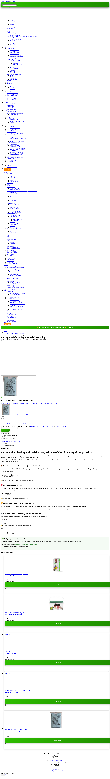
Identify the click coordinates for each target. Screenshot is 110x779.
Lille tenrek (12, 40)
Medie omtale (10, 28)
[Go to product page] (56, 564)
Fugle (5, 90)
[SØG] (16, 5)
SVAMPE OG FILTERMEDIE (17, 148)
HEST (5, 164)
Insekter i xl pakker (14, 114)
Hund (5, 47)
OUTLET (7, 169)
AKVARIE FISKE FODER (13, 142)
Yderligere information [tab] (9, 445)
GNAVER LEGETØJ (12, 109)
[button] (2, 3)
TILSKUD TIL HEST (12, 167)
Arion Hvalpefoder (14, 52)
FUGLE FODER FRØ (12, 93)
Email (20, 441)
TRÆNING (12, 71)
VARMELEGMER (14, 145)
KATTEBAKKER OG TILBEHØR (15, 133)
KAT (5, 125)
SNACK (9, 81)
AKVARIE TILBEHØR (12, 144)
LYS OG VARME (14, 120)
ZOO (5, 168)
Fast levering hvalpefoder (16, 58)
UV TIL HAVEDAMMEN (16, 140)
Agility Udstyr (13, 70)
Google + (16, 441)
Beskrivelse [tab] (6, 443)
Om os (8, 31)
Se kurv (3, 774)
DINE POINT (13, 21)
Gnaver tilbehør (10, 105)
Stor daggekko (13, 46)
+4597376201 (56, 759)
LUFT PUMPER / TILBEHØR (17, 149)
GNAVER (6, 102)
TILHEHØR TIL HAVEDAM (17, 141)
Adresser (12, 24)
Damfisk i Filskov (11, 32)
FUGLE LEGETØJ (11, 99)
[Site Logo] (9, 1)
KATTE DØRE (10, 130)
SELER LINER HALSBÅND (14, 74)
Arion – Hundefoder (14, 50)
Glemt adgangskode (14, 27)
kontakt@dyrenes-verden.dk (56, 760)
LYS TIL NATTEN (14, 68)
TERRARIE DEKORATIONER (17, 121)
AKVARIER (10, 161)
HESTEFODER (10, 165)
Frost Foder (9, 117)
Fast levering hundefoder (15, 55)
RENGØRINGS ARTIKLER (17, 153)
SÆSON (9, 86)
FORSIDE (6, 17)
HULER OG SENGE (15, 60)
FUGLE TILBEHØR (12, 98)
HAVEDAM (10, 137)
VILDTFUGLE (10, 91)
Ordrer (11, 20)
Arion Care (12, 51)
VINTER (12, 87)
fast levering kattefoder (15, 128)
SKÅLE (9, 82)
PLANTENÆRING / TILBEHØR (15, 157)
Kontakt (8, 29)
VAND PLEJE (10, 159)
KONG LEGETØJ (11, 85)
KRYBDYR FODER (12, 111)
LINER (11, 75)
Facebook (3, 441)
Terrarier (12, 122)
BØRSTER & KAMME (18, 64)
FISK (5, 136)
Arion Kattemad (10, 126)
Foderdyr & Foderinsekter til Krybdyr (15, 113)
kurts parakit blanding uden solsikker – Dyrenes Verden (14, 423)
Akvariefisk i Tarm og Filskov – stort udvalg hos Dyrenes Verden (22, 36)
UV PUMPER (13, 150)
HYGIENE (15, 66)
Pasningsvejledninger (12, 37)
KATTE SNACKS (11, 129)
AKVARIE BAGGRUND (16, 154)
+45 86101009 (56, 769)
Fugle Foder (33, 426)
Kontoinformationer (14, 25)
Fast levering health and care (16, 56)
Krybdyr (6, 110)
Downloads (12, 23)
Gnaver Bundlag (10, 106)
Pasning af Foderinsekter (15, 39)
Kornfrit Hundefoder (14, 54)
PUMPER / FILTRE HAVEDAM (18, 138)
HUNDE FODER (11, 48)
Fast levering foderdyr (15, 115)
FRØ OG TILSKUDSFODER (12, 613)
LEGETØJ (12, 67)
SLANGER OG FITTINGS (16, 152)
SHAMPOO (16, 63)
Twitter (7, 441)
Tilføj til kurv (5, 430)
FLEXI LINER (13, 79)
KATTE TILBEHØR (12, 134)
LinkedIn (11, 441)
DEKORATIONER (11, 163)
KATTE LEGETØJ (11, 132)
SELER (11, 76)
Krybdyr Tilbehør (11, 118)
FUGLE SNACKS (11, 97)
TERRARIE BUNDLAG (13, 124)
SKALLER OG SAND (12, 95)
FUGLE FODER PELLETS (13, 94)
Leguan (11, 42)
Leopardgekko (13, 44)
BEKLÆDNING (14, 72)
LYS (8, 156)
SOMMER (12, 89)
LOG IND (9, 19)
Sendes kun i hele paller (61, 426)
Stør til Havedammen (15, 35)
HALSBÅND (13, 78)
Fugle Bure (9, 101)
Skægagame (12, 43)
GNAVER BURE (11, 107)
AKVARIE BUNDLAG (12, 160)
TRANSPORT (10, 83)
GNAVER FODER (11, 103)
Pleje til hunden (13, 62)
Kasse (6, 774)
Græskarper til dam (14, 33)
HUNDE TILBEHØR (12, 59)
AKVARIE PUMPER (15, 146)
